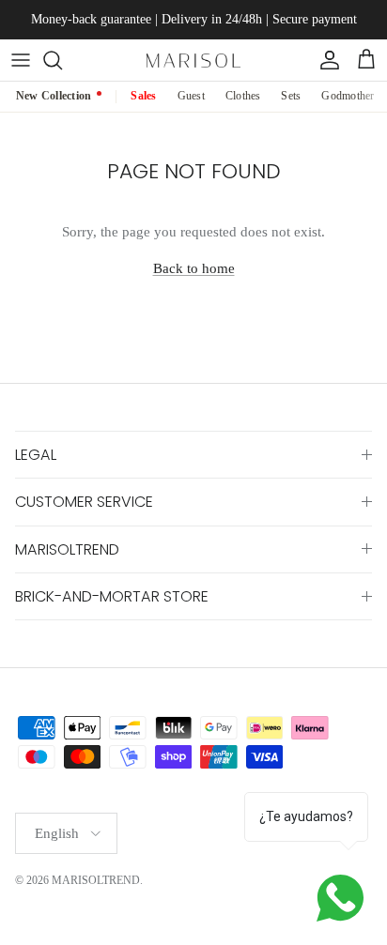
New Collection (53, 95)
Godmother (347, 95)
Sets (291, 95)
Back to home (194, 268)
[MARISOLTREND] (193, 60)
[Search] (62, 60)
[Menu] (20, 60)
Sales (143, 95)
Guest (191, 95)
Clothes (243, 95)
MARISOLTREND (96, 880)
